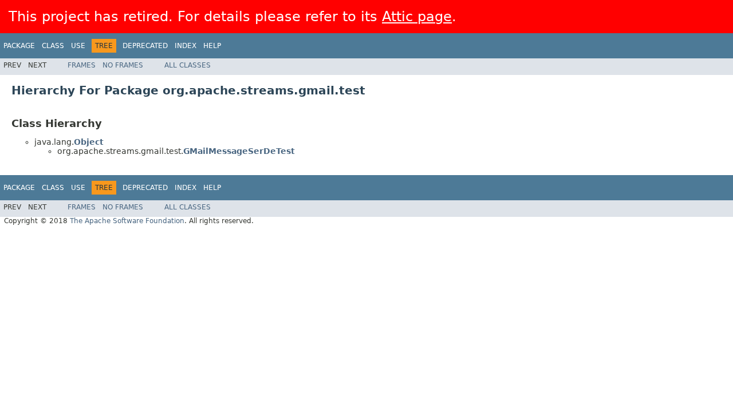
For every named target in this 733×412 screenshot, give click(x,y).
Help (212, 46)
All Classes (187, 65)
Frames (82, 65)
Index (185, 46)
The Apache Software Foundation (127, 221)
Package (19, 46)
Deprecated (145, 46)
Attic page (417, 17)
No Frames (123, 65)
